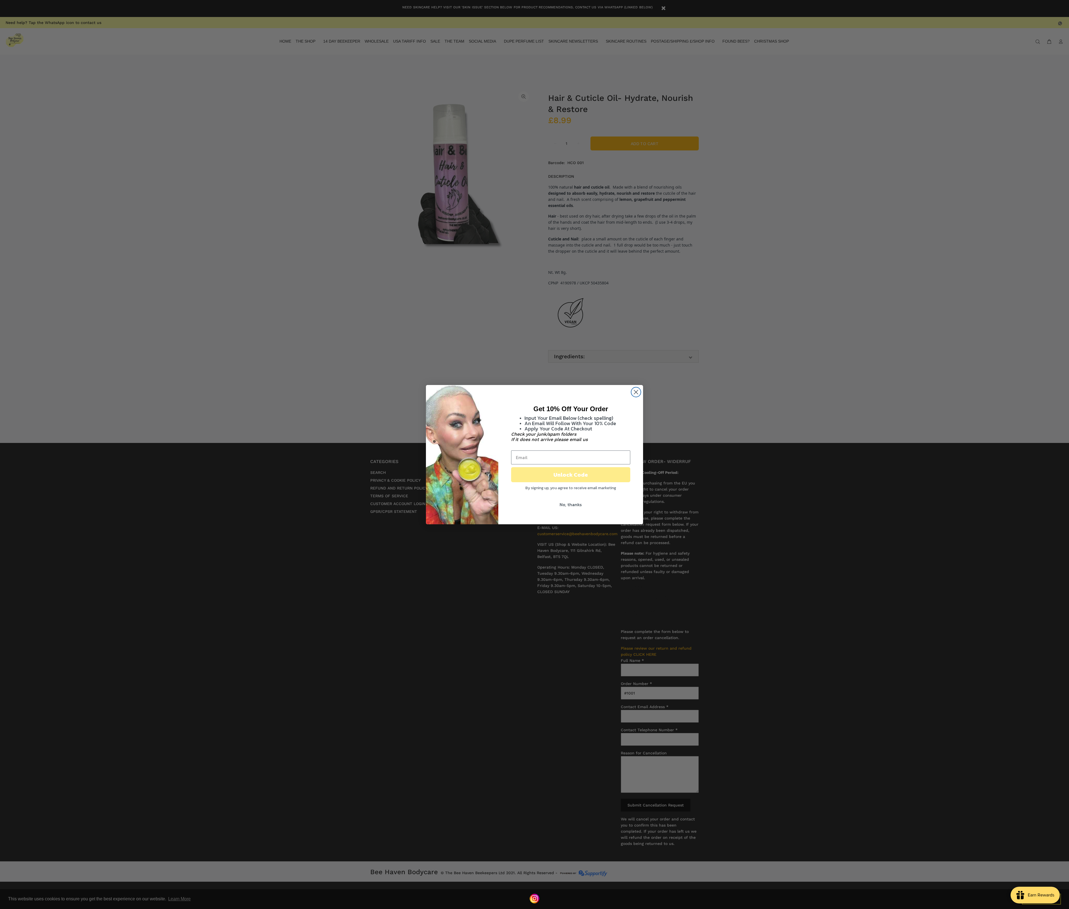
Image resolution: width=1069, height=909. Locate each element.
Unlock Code (570, 475)
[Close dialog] (636, 392)
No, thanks (571, 504)
